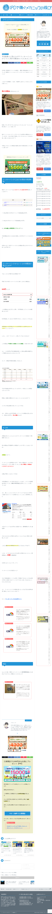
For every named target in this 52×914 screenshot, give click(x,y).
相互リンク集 (40, 902)
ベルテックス (44, 67)
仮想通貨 (31, 14)
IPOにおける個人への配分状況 (43, 900)
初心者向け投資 (8, 889)
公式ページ (47, 110)
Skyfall (44, 65)
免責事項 (14, 912)
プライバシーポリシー (7, 912)
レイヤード (44, 76)
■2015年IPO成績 (40, 203)
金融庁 (38, 898)
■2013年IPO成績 (40, 205)
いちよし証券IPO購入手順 (25, 902)
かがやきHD (44, 74)
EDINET (39, 901)
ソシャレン (14, 14)
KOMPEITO (44, 58)
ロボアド (22, 14)
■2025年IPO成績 (40, 191)
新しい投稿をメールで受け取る (9, 874)
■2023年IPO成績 (40, 194)
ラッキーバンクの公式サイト (13, 599)
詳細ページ (40, 110)
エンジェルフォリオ (41, 896)
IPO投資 (6, 14)
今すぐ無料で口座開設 (17, 813)
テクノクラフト (44, 69)
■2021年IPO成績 (40, 196)
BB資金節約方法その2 (24, 901)
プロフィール (39, 15)
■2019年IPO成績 (40, 198)
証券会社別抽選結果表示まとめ (26, 903)
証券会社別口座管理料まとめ (26, 904)
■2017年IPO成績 (40, 200)
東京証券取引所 (40, 899)
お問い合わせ (47, 15)
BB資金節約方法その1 (24, 900)
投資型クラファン (5, 54)
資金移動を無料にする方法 (25, 896)
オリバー (44, 63)
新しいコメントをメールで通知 (9, 872)
